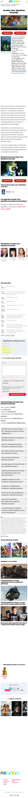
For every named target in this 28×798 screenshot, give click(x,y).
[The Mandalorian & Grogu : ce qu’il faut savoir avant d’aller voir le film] (14, 593)
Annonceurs (6, 781)
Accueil (2, 4)
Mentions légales (16, 779)
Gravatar (11, 381)
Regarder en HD (7, 33)
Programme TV (14, 685)
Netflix (8, 209)
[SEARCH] (26, 1)
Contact (5, 782)
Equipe (5, 784)
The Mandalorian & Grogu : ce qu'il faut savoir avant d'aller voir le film (13, 603)
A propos (5, 779)
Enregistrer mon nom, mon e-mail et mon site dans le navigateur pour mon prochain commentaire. (13, 388)
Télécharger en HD (20, 33)
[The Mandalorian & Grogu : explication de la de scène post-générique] (14, 571)
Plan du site (15, 782)
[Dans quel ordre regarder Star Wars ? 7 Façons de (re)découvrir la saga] (14, 613)
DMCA (13, 781)
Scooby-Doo (21, 73)
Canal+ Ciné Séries (15, 4)
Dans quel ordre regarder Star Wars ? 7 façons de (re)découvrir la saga (14, 624)
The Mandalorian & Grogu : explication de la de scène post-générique (12, 582)
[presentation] (26, 252)
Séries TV (7, 4)
